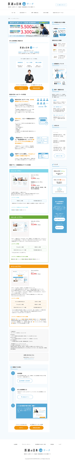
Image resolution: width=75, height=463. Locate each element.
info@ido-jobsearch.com (29, 358)
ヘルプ (60, 444)
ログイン (21, 88)
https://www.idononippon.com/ (32, 241)
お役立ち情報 (45, 12)
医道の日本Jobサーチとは (58, 12)
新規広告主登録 (36, 88)
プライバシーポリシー (26, 444)
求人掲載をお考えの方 (61, 4)
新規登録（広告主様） (25, 380)
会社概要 (15, 444)
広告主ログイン (25, 397)
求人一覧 (13, 12)
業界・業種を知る (34, 12)
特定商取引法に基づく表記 (40, 444)
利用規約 (52, 444)
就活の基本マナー (23, 12)
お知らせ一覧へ (59, 156)
